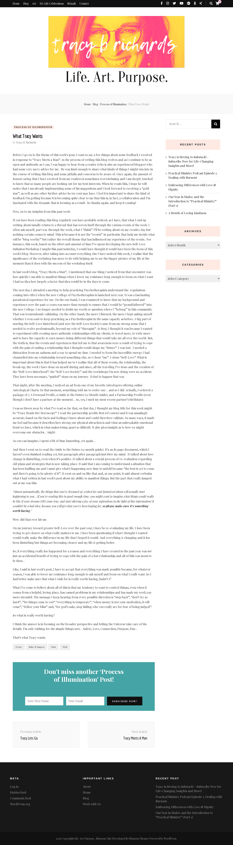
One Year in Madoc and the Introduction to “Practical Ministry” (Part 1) (192, 201)
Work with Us (92, 804)
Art (34, 3)
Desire (18, 646)
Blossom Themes (138, 838)
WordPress (170, 838)
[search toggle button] (211, 3)
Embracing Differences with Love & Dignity (185, 807)
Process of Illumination (33, 127)
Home (16, 3)
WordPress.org (20, 804)
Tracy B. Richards (26, 142)
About (87, 786)
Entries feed (18, 792)
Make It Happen (36, 646)
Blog (26, 3)
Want (53, 646)
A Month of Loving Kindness (187, 213)
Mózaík (71, 3)
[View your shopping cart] (217, 3)
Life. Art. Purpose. (116, 77)
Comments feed (20, 798)
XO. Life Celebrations (52, 3)
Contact (84, 3)
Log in (14, 786)
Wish (64, 646)
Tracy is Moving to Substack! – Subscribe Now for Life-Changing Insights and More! (191, 161)
